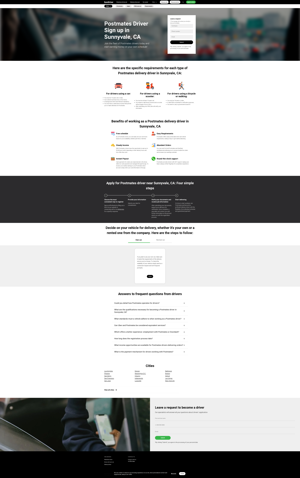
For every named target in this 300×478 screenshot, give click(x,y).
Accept (182, 473)
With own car (137, 6)
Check (150, 276)
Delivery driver (107, 464)
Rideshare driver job (121, 2)
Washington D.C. (140, 373)
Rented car (160, 240)
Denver (137, 371)
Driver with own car (109, 462)
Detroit (167, 376)
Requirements (148, 6)
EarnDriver (108, 2)
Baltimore (168, 371)
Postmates (119, 6)
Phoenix (107, 373)
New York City (170, 381)
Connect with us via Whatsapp (132, 460)
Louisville (138, 381)
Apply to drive (190, 2)
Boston (167, 373)
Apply (128, 6)
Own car (139, 240)
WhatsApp (121, 209)
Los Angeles (108, 371)
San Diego (107, 376)
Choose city (164, 2)
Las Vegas (168, 378)
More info (173, 473)
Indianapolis (139, 378)
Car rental (145, 2)
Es (183, 2)
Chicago (137, 376)
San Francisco (109, 378)
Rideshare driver (108, 459)
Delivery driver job (135, 2)
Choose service (175, 2)
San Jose (107, 381)
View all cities (109, 390)
